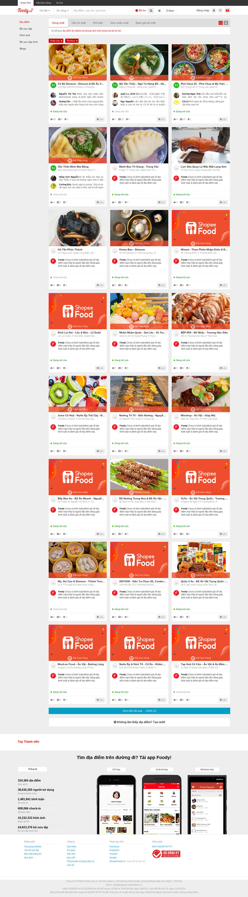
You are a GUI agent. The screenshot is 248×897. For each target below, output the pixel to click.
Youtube (113, 854)
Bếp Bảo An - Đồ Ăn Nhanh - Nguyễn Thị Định (81, 498)
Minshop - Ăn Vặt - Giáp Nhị (198, 415)
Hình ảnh (25, 35)
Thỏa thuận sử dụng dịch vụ (80, 861)
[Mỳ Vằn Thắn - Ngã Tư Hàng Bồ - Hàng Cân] (139, 62)
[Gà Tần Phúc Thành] (78, 228)
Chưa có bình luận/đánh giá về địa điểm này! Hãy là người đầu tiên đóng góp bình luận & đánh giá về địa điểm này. (140, 180)
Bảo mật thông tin (32, 854)
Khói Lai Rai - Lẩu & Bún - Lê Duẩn (79, 332)
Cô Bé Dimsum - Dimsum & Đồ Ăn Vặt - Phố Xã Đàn (81, 83)
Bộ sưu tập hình (29, 41)
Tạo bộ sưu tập (31, 850)
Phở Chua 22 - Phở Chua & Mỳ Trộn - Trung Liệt (204, 83)
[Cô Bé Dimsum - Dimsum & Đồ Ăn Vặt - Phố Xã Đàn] (78, 62)
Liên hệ (70, 865)
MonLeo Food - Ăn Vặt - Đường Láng (81, 664)
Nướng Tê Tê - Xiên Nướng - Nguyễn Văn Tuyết (142, 415)
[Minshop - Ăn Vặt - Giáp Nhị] (201, 394)
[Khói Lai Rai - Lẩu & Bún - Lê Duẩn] (78, 311)
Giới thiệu (71, 846)
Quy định (28, 857)
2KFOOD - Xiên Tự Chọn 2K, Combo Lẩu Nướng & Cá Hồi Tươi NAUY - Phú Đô (142, 581)
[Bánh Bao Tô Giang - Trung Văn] (139, 145)
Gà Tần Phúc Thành (70, 249)
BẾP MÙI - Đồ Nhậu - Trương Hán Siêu (204, 332)
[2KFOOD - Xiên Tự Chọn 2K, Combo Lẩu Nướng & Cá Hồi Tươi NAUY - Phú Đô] (139, 560)
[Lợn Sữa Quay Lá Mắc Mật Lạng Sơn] (201, 145)
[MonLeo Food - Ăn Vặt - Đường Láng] (78, 643)
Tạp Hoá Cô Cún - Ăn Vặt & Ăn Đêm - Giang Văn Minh (204, 664)
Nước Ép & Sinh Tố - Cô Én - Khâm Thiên (142, 664)
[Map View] (226, 23)
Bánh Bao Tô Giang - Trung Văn (139, 166)
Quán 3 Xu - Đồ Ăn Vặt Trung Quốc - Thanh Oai (204, 581)
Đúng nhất (58, 22)
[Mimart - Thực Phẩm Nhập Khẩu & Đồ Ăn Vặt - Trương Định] (201, 228)
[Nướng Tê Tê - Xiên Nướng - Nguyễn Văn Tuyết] (139, 394)
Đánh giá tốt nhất (146, 22)
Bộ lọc (141, 10)
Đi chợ (59, 3)
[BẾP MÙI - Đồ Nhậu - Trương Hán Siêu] (201, 311)
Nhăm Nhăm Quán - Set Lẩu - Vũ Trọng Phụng (142, 332)
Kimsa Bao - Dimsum (132, 249)
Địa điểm (25, 21)
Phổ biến (98, 22)
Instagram (114, 850)
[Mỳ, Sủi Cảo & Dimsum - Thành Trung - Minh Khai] (78, 560)
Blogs (23, 48)
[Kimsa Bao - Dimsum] (139, 228)
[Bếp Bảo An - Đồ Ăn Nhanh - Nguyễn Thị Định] (78, 477)
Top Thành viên (28, 741)
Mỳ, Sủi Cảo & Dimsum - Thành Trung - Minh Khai (81, 581)
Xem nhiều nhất (119, 22)
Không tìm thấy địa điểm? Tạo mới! (140, 722)
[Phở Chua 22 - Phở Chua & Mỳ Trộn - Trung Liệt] (201, 62)
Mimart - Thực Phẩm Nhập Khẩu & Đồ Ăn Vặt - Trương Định (204, 249)
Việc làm (71, 854)
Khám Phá (26, 3)
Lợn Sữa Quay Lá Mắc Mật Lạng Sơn (204, 166)
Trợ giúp (71, 850)
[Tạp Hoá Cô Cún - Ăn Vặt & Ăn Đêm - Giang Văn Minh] (201, 643)
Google (113, 857)
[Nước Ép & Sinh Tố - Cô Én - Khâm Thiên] (139, 643)
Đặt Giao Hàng (43, 3)
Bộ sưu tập (26, 28)
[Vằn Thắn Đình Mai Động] (78, 145)
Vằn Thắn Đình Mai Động (73, 166)
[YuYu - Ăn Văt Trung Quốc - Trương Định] (201, 477)
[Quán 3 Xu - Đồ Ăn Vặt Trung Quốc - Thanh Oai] (201, 560)
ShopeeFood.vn (117, 861)
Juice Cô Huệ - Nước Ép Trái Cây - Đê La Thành (81, 415)
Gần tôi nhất (79, 22)
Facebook (114, 846)
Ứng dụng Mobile (32, 846)
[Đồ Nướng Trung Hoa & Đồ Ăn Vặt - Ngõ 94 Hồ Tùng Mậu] (139, 477)
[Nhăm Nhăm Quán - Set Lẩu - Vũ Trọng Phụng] (139, 311)
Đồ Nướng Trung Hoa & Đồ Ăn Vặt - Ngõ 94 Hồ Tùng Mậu (142, 498)
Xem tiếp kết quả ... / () (139, 710)
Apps (171, 10)
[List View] (220, 23)
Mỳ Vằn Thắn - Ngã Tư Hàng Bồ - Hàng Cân (142, 83)
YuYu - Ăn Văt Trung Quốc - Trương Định (204, 498)
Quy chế (71, 857)
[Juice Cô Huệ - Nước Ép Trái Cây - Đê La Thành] (78, 394)
